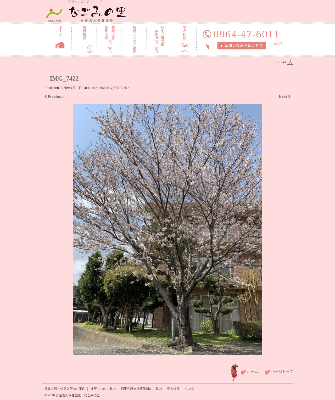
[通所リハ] (134, 39)
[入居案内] (109, 39)
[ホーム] (60, 39)
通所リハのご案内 (103, 389)
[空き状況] (184, 39)
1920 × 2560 (97, 88)
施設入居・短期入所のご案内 (64, 389)
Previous (55, 96)
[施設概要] (84, 39)
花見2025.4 (120, 88)
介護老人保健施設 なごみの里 (77, 395)
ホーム (252, 371)
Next (283, 96)
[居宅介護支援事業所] (159, 39)
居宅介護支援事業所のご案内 (141, 389)
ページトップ (282, 371)
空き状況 (173, 389)
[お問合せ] (241, 39)
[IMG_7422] (167, 229)
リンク (189, 389)
